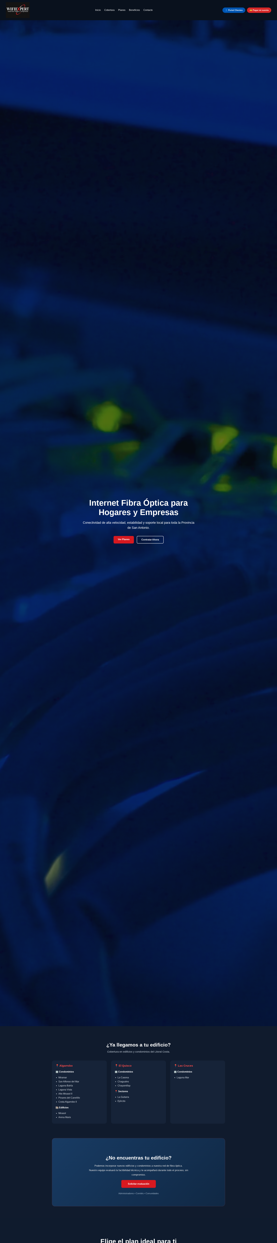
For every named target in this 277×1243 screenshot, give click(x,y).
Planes (121, 10)
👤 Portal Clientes (234, 10)
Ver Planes (124, 539)
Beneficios (134, 10)
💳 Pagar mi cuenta (259, 10)
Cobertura (109, 10)
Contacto (148, 10)
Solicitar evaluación (138, 1184)
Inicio (98, 10)
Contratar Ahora (150, 539)
